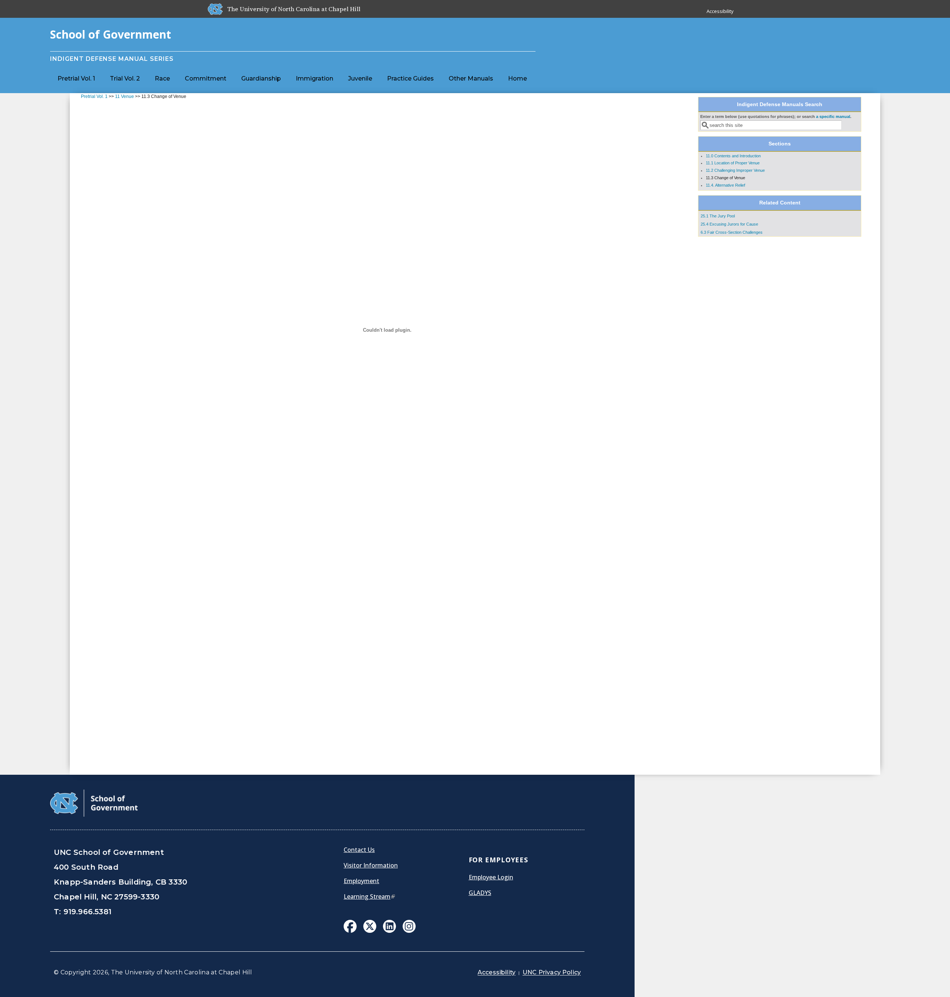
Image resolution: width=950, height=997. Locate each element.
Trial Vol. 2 (125, 78)
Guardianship (261, 78)
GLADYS (480, 893)
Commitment (205, 78)
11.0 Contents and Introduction (733, 156)
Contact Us (359, 850)
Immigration (314, 78)
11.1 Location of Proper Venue (733, 163)
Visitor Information (371, 865)
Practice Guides (410, 78)
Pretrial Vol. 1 (76, 78)
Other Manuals (471, 78)
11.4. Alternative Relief (725, 185)
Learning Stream (369, 896)
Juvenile (360, 78)
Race (162, 78)
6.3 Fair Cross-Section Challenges (732, 232)
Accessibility (720, 11)
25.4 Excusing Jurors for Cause (729, 224)
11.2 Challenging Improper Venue (735, 170)
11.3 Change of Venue (725, 178)
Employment (361, 881)
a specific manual (833, 116)
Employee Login (491, 877)
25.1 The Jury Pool (718, 216)
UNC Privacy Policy (551, 972)
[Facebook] (350, 927)
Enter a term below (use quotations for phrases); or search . (775, 116)
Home (517, 78)
